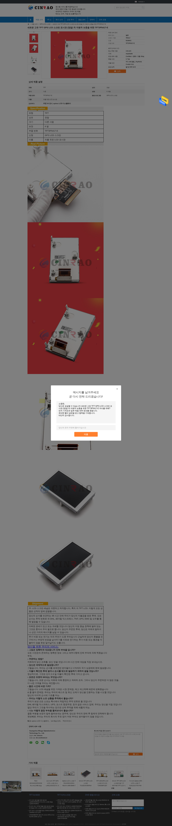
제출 (86, 434)
